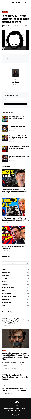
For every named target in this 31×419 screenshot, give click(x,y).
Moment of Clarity (9, 408)
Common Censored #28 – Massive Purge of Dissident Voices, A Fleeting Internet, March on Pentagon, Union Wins (15, 356)
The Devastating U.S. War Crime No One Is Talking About (19, 147)
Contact (23, 408)
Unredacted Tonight (7, 302)
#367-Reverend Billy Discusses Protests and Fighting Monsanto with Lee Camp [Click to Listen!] (15, 321)
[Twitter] (15, 414)
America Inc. (5, 260)
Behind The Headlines (7, 263)
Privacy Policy (19, 410)
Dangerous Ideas (6, 272)
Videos (3, 305)
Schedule (10, 410)
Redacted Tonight (6, 293)
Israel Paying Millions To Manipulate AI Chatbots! (16, 117)
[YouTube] (19, 414)
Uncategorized (5, 299)
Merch (17, 408)
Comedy (4, 269)
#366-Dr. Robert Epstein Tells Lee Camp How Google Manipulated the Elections (15, 377)
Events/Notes (5, 275)
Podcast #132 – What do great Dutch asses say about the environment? (15, 389)
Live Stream (5, 284)
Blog (3, 266)
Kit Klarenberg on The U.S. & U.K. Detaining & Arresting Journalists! (14, 191)
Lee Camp (15, 2)
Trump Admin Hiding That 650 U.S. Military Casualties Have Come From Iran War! (18, 137)
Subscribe (14, 104)
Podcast (4, 11)
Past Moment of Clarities (8, 287)
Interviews (4, 281)
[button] (2, 2)
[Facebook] (12, 414)
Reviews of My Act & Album (9, 296)
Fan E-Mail (4, 278)
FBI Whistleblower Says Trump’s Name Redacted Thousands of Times (15, 219)
